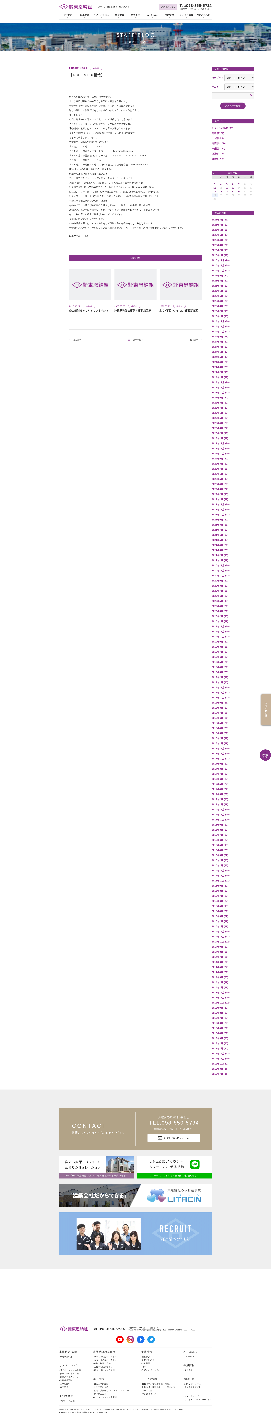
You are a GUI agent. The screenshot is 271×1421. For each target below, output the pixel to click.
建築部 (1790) (219, 143)
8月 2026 (233, 173)
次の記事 (194, 339)
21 (239, 191)
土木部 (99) (218, 138)
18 (220, 191)
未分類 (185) (218, 148)
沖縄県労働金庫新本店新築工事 (132, 310)
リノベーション (102, 15)
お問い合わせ (203, 15)
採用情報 (169, 15)
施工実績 (84, 15)
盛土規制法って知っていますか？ (89, 310)
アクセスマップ (168, 7)
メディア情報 (186, 15)
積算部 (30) (218, 153)
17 (214, 191)
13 (233, 188)
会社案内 (67, 15)
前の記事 (77, 339)
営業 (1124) (218, 133)
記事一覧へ (138, 339)
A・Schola (152, 15)
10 (214, 188)
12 (227, 188)
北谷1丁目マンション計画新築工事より (182, 310)
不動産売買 (118, 15)
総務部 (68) (218, 158)
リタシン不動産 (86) (222, 128)
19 (227, 191)
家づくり (135, 15)
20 (233, 191)
